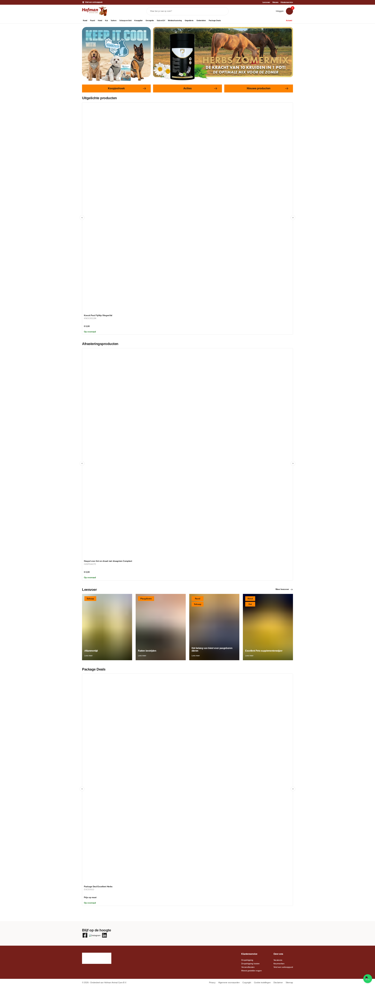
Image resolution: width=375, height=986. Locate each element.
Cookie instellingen (262, 982)
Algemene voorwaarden (229, 982)
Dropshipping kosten (250, 963)
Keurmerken (278, 963)
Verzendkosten (247, 967)
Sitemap (289, 982)
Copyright (247, 982)
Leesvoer (266, 2)
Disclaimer (278, 982)
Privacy (212, 982)
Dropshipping (247, 960)
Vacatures (277, 960)
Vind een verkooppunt (93, 2)
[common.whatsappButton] (367, 978)
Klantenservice (287, 2)
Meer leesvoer (282, 589)
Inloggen (280, 11)
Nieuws (275, 2)
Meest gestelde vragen (251, 970)
